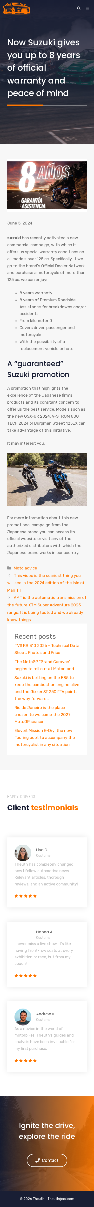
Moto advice (25, 568)
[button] (78, 8)
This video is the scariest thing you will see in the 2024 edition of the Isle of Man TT (46, 583)
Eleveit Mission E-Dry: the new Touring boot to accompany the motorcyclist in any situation (44, 737)
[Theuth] (16, 8)
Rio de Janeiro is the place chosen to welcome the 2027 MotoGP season (42, 714)
